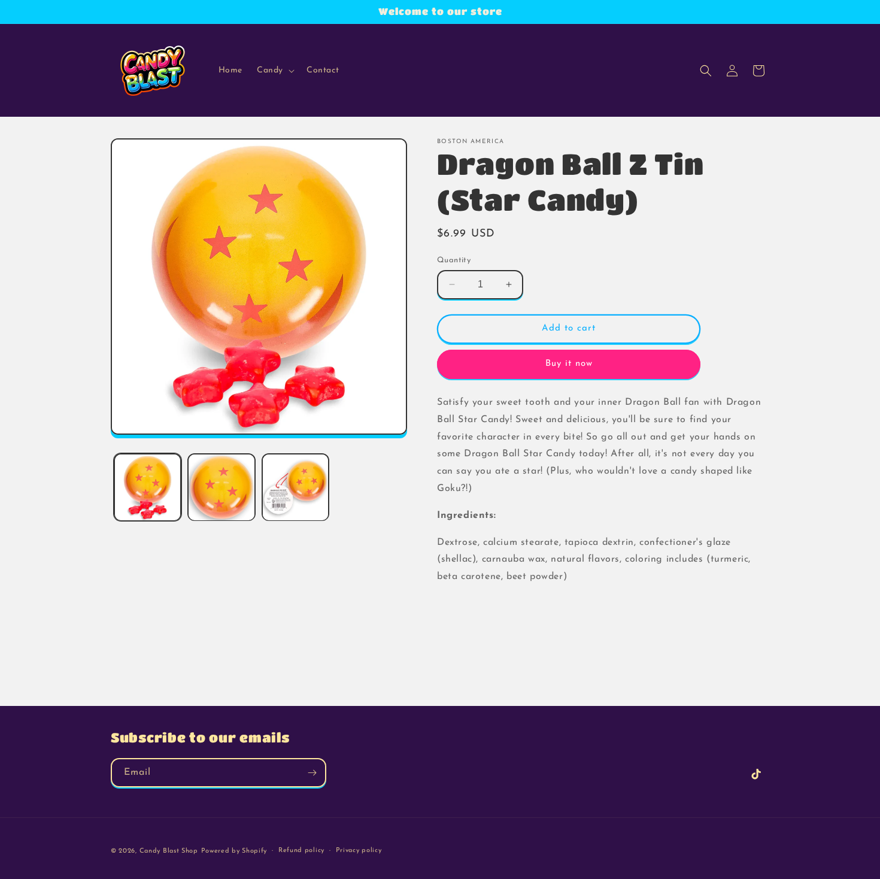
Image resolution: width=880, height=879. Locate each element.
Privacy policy (359, 850)
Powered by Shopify (234, 851)
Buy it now (569, 363)
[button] (274, 70)
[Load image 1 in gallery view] (147, 487)
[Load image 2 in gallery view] (221, 487)
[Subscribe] (312, 772)
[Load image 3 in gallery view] (295, 487)
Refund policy (301, 850)
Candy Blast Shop (168, 851)
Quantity (454, 260)
